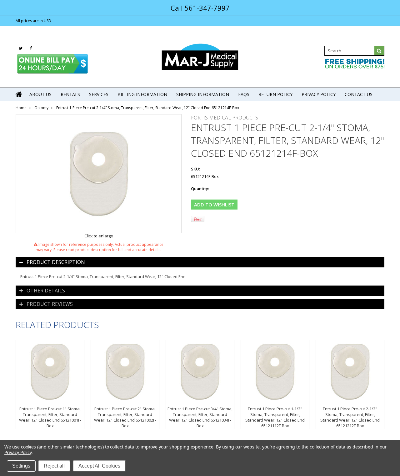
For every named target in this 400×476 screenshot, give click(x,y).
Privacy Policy (18, 452)
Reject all (54, 465)
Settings (21, 465)
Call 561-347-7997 (200, 8)
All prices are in (33, 20)
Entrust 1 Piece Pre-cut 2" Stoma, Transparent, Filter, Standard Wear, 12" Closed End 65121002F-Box (125, 417)
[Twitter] (20, 48)
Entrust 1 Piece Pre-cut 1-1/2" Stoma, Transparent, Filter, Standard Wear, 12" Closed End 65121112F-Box (275, 417)
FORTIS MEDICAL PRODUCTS (224, 117)
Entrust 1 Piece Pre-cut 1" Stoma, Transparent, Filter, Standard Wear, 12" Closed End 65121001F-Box (50, 417)
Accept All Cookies (99, 465)
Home (21, 107)
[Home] (19, 94)
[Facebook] (31, 48)
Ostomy (41, 107)
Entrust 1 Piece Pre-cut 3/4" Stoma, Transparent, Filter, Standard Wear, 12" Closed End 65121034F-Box (200, 417)
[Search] (379, 51)
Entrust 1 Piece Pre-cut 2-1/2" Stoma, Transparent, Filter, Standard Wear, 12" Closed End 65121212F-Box (350, 417)
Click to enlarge (98, 236)
